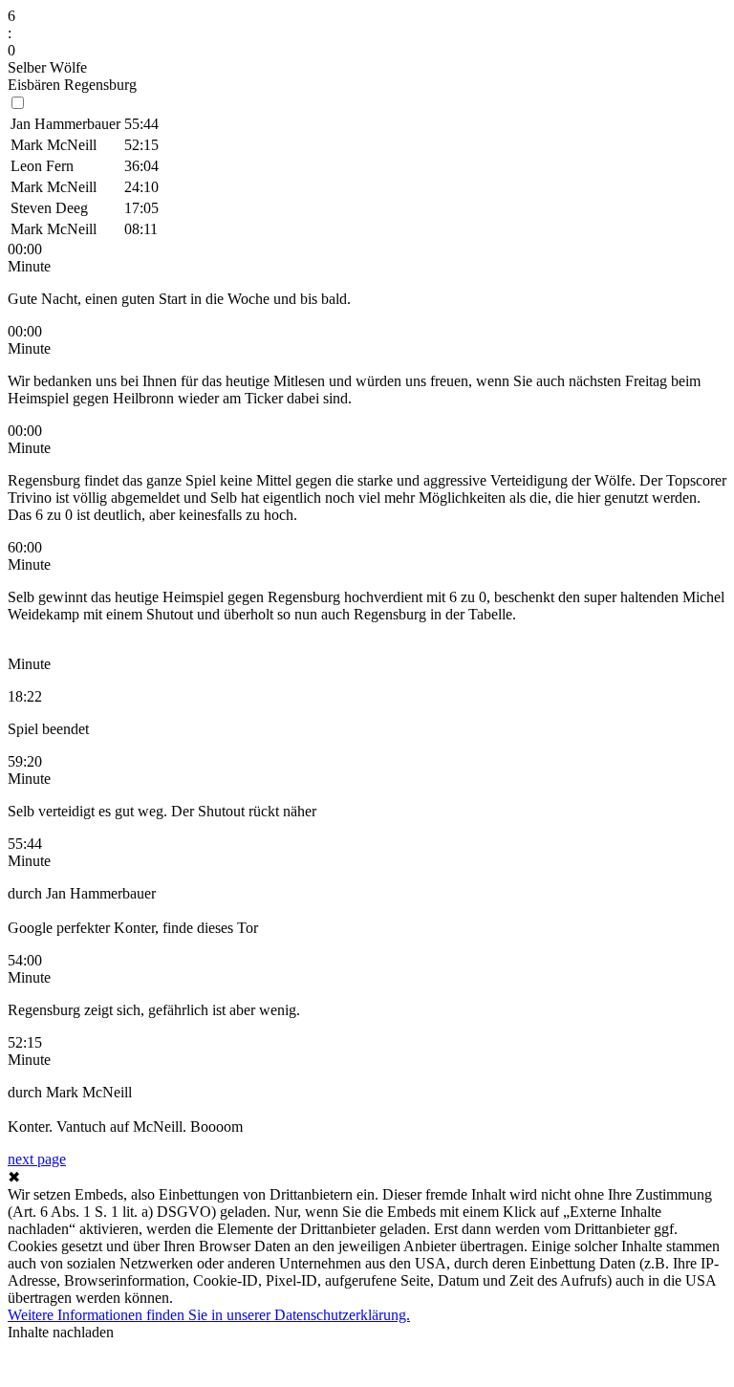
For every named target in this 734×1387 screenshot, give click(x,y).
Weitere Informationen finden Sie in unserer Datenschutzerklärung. (209, 1315)
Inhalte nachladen (61, 1332)
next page (37, 1159)
